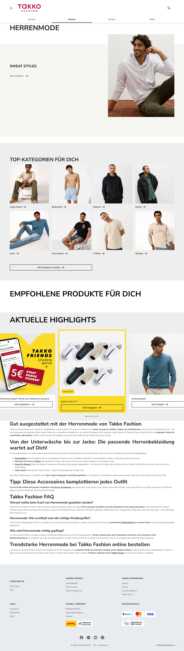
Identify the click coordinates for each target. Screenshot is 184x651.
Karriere (125, 583)
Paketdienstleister (73, 609)
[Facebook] (82, 637)
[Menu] (11, 7)
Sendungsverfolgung (74, 612)
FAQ (11, 590)
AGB (12, 616)
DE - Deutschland (100, 645)
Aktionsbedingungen (165, 645)
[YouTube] (96, 637)
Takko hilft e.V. (128, 594)
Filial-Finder (14, 586)
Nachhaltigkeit (72, 583)
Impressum (14, 609)
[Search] (169, 8)
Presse (124, 587)
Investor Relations (129, 590)
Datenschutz (15, 612)
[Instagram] (89, 637)
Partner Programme (74, 590)
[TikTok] (102, 637)
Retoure (69, 616)
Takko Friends (71, 587)
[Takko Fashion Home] (29, 8)
